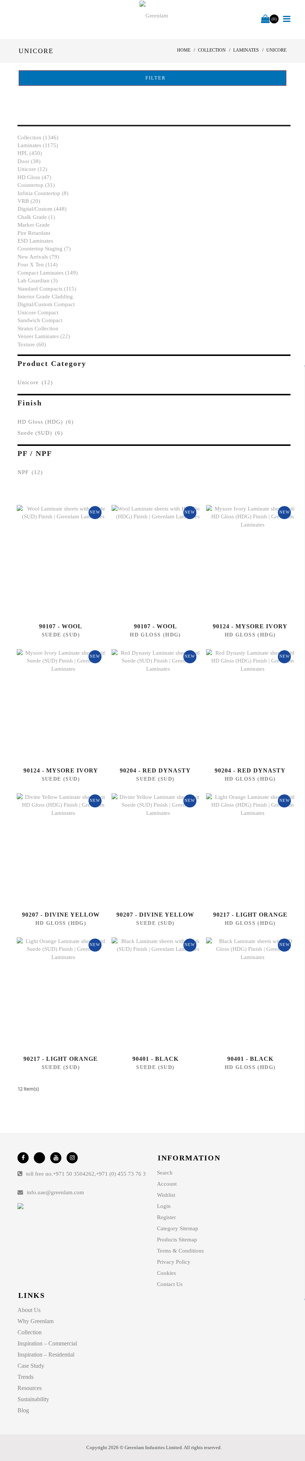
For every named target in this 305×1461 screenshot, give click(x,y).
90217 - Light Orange (250, 914)
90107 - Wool (60, 626)
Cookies (166, 1273)
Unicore (35, 382)
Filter (155, 78)
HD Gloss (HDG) (45, 422)
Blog (23, 1410)
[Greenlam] (154, 15)
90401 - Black (155, 1059)
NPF (30, 472)
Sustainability (33, 1399)
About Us (29, 1310)
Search (165, 1173)
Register (166, 1217)
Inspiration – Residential (45, 1354)
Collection (29, 1332)
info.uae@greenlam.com (55, 1192)
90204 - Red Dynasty (155, 770)
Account (167, 1184)
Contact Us (170, 1284)
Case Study (30, 1366)
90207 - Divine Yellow (61, 914)
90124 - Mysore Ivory (250, 626)
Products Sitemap (177, 1240)
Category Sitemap (177, 1228)
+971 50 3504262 (73, 1174)
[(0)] (265, 19)
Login (164, 1206)
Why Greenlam (35, 1321)
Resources (29, 1388)
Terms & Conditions (180, 1251)
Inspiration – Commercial (47, 1343)
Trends (25, 1377)
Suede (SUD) (40, 433)
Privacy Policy (173, 1262)
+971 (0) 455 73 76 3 (121, 1174)
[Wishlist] (60, 560)
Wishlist (166, 1195)
